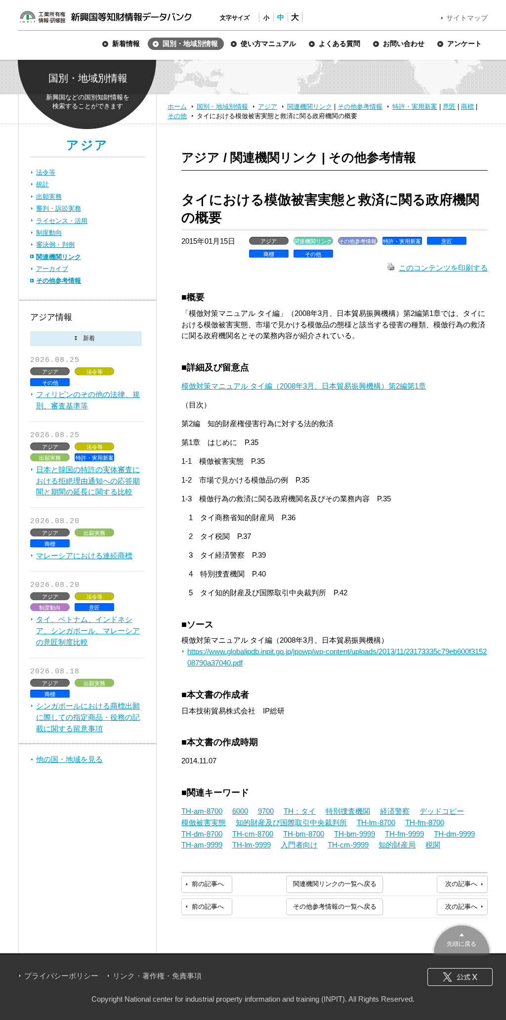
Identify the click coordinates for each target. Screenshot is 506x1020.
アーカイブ (52, 268)
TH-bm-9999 (354, 834)
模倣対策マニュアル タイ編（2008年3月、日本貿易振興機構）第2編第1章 (303, 386)
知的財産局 (397, 845)
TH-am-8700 (201, 811)
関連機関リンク (309, 106)
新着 (86, 339)
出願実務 (49, 196)
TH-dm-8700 (201, 834)
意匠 (449, 106)
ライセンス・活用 (61, 220)
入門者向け (299, 845)
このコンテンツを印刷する (443, 268)
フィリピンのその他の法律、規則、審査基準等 (88, 400)
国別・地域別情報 (222, 106)
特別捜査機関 (348, 811)
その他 (177, 116)
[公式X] (460, 977)
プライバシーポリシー (61, 976)
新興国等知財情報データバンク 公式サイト (105, 16)
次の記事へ (461, 883)
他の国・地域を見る (69, 759)
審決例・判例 (55, 244)
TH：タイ (300, 811)
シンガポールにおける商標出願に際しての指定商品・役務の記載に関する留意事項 (88, 717)
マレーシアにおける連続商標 (84, 555)
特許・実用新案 (414, 106)
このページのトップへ (462, 938)
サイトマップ (467, 18)
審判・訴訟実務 (58, 208)
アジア (267, 106)
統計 (42, 184)
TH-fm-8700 (424, 822)
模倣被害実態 (203, 822)
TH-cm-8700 (252, 834)
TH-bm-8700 (303, 834)
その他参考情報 (359, 106)
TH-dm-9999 (454, 834)
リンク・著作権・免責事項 (157, 976)
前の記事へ (208, 883)
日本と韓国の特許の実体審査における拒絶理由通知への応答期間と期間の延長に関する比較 (88, 480)
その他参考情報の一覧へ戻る (335, 906)
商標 (467, 106)
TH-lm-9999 (251, 845)
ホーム (177, 106)
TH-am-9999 (201, 845)
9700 (266, 811)
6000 (240, 811)
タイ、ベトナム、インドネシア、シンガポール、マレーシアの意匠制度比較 (88, 630)
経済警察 (395, 811)
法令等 (45, 172)
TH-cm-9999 (348, 845)
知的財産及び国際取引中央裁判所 (291, 822)
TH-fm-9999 (404, 834)
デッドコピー (442, 811)
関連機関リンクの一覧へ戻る (335, 883)
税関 (432, 845)
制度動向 (49, 232)
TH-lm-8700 (376, 822)
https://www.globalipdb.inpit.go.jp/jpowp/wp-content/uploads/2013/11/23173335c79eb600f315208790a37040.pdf (337, 657)
